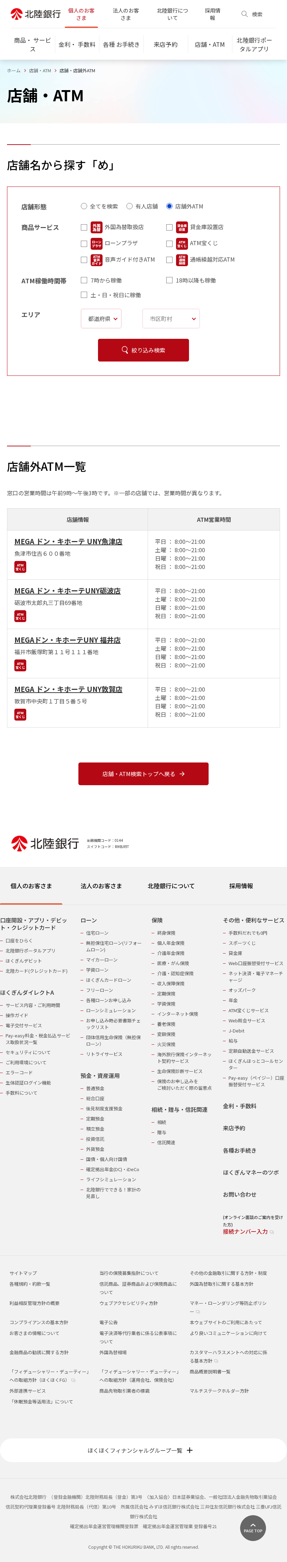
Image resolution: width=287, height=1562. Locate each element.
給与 (233, 1040)
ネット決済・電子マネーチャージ (256, 976)
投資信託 (95, 1139)
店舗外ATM (189, 206)
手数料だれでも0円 (248, 932)
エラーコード (19, 1072)
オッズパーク (242, 990)
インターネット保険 (177, 1013)
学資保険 (166, 1003)
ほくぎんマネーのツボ (251, 1172)
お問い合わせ (240, 1194)
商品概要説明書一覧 (210, 1371)
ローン (88, 920)
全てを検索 (104, 206)
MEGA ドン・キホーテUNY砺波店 (67, 590)
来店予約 (234, 1128)
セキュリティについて (28, 1052)
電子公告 (108, 1322)
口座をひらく (19, 940)
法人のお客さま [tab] (101, 885)
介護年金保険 (170, 953)
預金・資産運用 (100, 1075)
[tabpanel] (143, 1072)
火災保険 (166, 1044)
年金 (233, 1000)
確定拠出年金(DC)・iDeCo (112, 1169)
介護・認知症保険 (175, 973)
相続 (161, 1122)
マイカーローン (102, 959)
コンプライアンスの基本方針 (38, 1322)
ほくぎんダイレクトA (27, 992)
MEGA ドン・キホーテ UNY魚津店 (68, 541)
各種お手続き (240, 1150)
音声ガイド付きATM (130, 259)
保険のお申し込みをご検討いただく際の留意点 (184, 1084)
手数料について (21, 1092)
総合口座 (95, 1098)
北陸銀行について (172, 14)
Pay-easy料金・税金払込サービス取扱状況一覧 (38, 1038)
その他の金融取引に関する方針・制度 (228, 1273)
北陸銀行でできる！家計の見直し (113, 1192)
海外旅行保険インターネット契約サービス (184, 1057)
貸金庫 (235, 953)
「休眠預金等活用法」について (41, 1401)
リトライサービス (104, 1054)
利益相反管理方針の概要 (34, 1303)
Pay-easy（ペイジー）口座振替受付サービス (256, 1081)
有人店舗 (146, 206)
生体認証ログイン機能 (28, 1082)
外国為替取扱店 (124, 226)
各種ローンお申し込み (108, 1000)
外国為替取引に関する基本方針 (221, 1283)
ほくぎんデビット (24, 960)
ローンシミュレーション (111, 1010)
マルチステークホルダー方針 (219, 1390)
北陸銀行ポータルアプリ (31, 950)
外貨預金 (95, 1149)
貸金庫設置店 (207, 226)
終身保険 (166, 932)
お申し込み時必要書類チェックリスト (113, 1023)
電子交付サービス (24, 1025)
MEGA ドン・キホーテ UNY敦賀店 (68, 689)
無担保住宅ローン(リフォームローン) (114, 946)
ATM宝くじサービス (249, 1010)
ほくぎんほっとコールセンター (256, 1064)
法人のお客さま (126, 14)
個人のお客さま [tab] (31, 885)
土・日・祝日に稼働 (116, 295)
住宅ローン (97, 932)
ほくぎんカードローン (108, 980)
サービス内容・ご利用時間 (33, 1005)
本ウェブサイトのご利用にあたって (226, 1322)
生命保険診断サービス (180, 1071)
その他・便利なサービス (254, 920)
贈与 (161, 1132)
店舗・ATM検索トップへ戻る (139, 773)
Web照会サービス (247, 1020)
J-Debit (236, 1030)
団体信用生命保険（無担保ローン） (113, 1040)
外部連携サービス (27, 1390)
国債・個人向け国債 (106, 1159)
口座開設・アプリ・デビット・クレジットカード (33, 924)
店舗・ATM (40, 70)
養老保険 (166, 1024)
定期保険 (166, 993)
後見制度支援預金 (104, 1108)
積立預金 (95, 1128)
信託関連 (166, 1142)
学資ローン (97, 969)
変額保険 (166, 1034)
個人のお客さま (81, 14)
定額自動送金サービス (251, 1051)
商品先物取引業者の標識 (124, 1390)
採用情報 (212, 14)
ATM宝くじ (204, 243)
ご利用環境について (26, 1062)
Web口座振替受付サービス (256, 963)
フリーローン (99, 990)
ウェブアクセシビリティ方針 (128, 1303)
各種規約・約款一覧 (29, 1283)
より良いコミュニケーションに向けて (228, 1333)
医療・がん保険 (173, 963)
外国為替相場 (113, 1352)
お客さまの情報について (34, 1333)
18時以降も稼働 (196, 280)
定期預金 (95, 1118)
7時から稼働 (106, 280)
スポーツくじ (242, 943)
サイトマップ (23, 1273)
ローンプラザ (121, 243)
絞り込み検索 (148, 350)
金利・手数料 (240, 1106)
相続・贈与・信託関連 (180, 1109)
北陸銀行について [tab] (171, 885)
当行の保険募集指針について (129, 1273)
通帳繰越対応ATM (212, 259)
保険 (157, 920)
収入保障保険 (170, 983)
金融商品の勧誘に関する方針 (39, 1352)
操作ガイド (17, 1015)
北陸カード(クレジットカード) (37, 971)
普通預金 (95, 1088)
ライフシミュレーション (111, 1179)
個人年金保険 (170, 943)
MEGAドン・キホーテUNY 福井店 (67, 640)
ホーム (14, 70)
